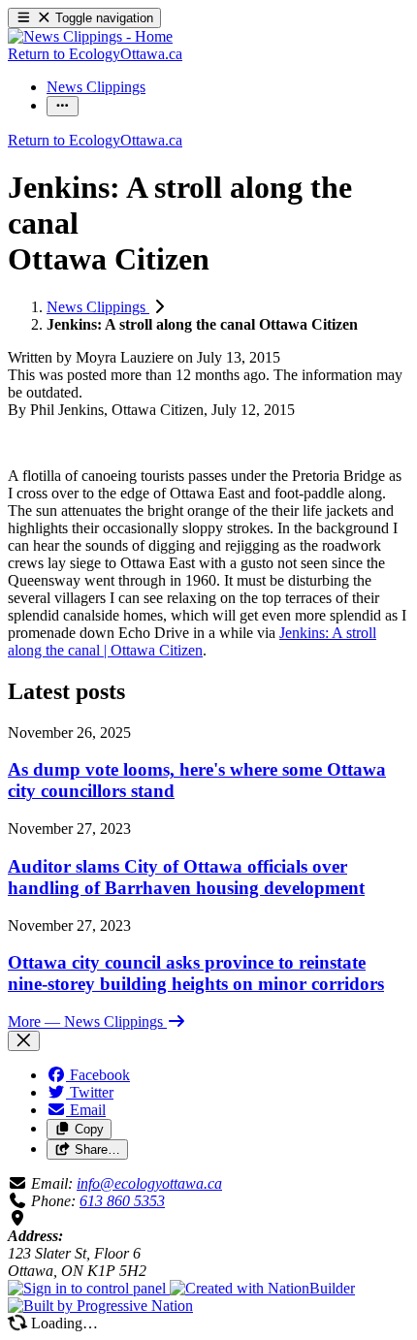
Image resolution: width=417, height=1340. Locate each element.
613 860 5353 (122, 1201)
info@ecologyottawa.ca (149, 1183)
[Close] (24, 1041)
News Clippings (98, 307)
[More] (63, 106)
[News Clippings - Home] (90, 36)
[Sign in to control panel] (89, 1288)
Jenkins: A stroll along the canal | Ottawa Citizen (192, 641)
